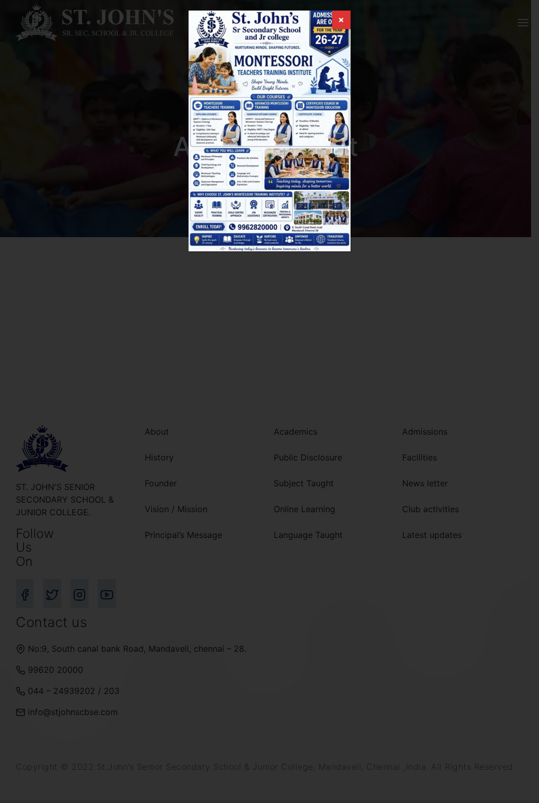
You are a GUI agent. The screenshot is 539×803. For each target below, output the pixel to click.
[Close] (341, 20)
